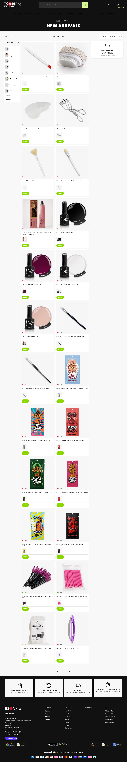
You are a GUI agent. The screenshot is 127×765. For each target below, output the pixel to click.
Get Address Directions (12, 734)
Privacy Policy (109, 711)
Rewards (47, 720)
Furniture (91, 13)
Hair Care (51, 13)
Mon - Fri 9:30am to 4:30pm (19, 692)
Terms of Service (110, 717)
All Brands (48, 717)
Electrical (72, 13)
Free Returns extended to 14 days (49, 692)
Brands (101, 13)
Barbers (61, 13)
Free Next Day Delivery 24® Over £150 (78, 692)
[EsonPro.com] (13, 708)
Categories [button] (8, 42)
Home (58, 20)
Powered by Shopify (77, 752)
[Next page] (73, 671)
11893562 (8, 725)
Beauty (81, 13)
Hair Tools (17, 13)
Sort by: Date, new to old (110, 36)
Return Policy (109, 720)
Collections (68, 728)
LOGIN (25, 89)
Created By (47, 752)
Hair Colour (40, 13)
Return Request (109, 722)
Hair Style (28, 13)
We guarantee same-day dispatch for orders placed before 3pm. (108, 692)
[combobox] (62, 5)
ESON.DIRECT (9, 714)
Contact (47, 711)
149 (69, 671)
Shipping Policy (109, 714)
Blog (46, 714)
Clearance (110, 13)
